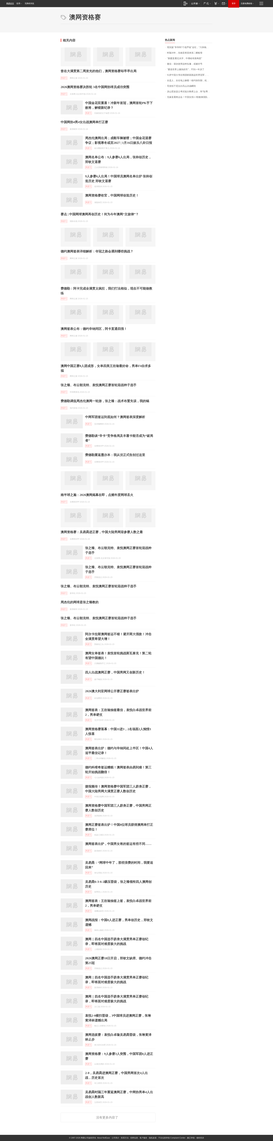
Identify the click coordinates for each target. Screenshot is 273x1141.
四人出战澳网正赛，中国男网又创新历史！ (115, 672)
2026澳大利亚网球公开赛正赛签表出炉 (112, 691)
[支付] (216, 3)
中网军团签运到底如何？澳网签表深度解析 (115, 417)
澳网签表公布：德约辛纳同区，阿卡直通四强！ (94, 328)
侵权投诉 (200, 1138)
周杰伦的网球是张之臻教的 (80, 602)
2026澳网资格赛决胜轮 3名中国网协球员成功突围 (95, 87)
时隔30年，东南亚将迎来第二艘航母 (184, 53)
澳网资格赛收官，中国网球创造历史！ (112, 195)
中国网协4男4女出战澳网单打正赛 (84, 122)
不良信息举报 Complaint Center (171, 1138)
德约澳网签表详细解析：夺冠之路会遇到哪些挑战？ (97, 251)
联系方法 (125, 1138)
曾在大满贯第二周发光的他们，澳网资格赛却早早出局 (98, 71)
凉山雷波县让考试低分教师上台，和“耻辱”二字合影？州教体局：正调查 (189, 91)
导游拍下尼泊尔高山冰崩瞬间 (181, 86)
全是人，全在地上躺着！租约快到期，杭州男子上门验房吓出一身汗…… (189, 80)
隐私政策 (153, 1138)
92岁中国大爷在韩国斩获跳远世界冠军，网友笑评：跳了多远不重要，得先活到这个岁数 (189, 75)
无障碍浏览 (29, 3)
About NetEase (103, 1138)
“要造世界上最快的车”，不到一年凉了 (185, 69)
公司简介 (115, 1138)
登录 (234, 3)
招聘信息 (134, 1138)
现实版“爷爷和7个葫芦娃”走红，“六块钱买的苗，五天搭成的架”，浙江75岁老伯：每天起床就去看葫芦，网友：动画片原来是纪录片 (189, 47)
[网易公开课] (195, 3)
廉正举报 (191, 1138)
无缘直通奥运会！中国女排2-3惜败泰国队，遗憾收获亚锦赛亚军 (189, 97)
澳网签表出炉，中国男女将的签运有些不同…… (118, 843)
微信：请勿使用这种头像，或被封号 (184, 64)
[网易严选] (206, 3)
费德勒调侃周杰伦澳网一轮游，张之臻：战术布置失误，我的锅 (105, 401)
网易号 (64, 78)
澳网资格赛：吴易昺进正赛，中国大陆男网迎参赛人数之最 (102, 532)
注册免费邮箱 (246, 3)
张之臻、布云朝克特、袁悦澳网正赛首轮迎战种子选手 (98, 385)
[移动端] (185, 3)
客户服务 (143, 1138)
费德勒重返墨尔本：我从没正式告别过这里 (115, 455)
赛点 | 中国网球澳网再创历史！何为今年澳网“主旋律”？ (100, 214)
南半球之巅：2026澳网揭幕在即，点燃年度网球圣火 (97, 495)
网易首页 (10, 3)
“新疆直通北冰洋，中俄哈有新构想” (184, 58)
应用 (18, 3)
